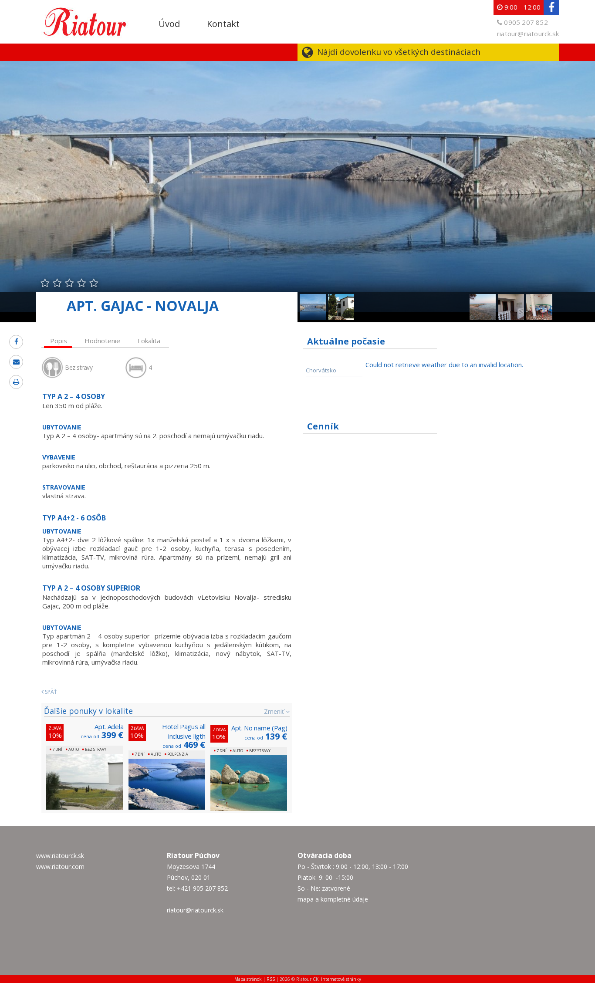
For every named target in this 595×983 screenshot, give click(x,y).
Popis (58, 340)
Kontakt (223, 24)
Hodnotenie (102, 340)
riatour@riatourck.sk (528, 33)
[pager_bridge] (313, 298)
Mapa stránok (248, 979)
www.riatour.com (60, 866)
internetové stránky (341, 979)
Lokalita (149, 340)
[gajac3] (483, 298)
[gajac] (341, 298)
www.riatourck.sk (60, 855)
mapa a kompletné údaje (333, 899)
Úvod (169, 24)
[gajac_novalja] (539, 298)
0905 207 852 (526, 22)
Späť (50, 692)
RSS (271, 979)
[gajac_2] (511, 298)
